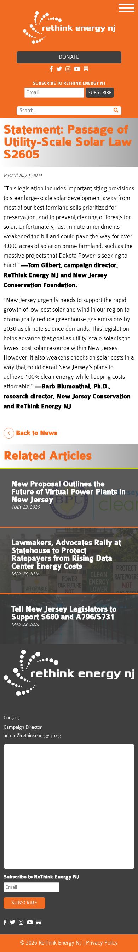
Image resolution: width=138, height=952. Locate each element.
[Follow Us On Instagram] (67, 69)
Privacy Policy (102, 943)
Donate (69, 57)
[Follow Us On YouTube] (77, 69)
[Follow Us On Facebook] (51, 69)
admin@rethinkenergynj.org (32, 735)
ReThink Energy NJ (38, 753)
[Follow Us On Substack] (86, 69)
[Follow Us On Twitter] (59, 69)
